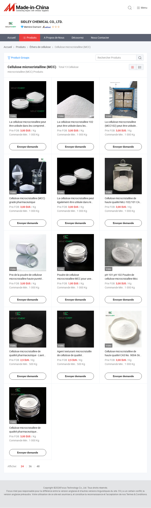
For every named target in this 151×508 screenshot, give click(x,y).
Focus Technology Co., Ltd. (73, 487)
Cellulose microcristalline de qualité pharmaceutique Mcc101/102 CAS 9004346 (25, 431)
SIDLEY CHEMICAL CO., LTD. (42, 22)
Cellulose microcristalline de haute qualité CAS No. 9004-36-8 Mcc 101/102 (123, 355)
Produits (31, 37)
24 (22, 466)
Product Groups (19, 57)
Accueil (11, 37)
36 (30, 466)
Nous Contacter (100, 37)
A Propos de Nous (54, 37)
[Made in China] (27, 7)
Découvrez (78, 37)
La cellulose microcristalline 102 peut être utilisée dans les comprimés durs (75, 125)
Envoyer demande (27, 146)
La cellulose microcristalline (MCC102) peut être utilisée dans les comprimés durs (120, 125)
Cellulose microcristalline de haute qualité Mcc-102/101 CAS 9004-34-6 (123, 202)
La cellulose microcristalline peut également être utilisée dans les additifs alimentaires (75, 202)
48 (38, 466)
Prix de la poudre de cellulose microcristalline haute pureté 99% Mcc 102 (25, 278)
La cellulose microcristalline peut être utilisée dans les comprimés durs (27, 125)
